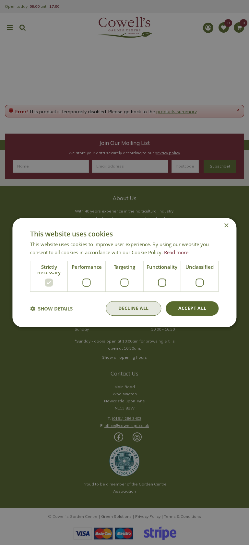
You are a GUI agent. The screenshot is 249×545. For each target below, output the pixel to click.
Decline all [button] (133, 308)
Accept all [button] (192, 308)
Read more (176, 252)
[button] (51, 308)
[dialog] (124, 272)
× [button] (226, 225)
